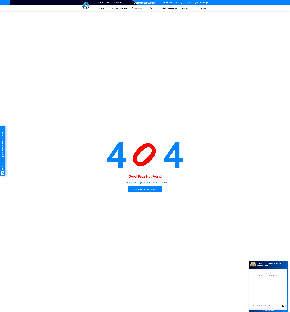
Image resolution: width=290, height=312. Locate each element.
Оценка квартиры (170, 8)
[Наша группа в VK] (204, 2)
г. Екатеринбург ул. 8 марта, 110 (111, 2)
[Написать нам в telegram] (198, 2)
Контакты (204, 8)
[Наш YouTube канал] (201, 2)
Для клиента (187, 8)
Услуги (152, 8)
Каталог (101, 8)
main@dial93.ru (167, 2)
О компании (137, 8)
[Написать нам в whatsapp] (195, 2)
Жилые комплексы (119, 8)
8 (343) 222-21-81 (183, 2)
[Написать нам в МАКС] (207, 2)
